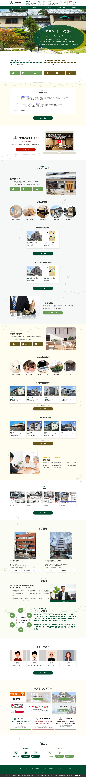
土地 (38, 73)
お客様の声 (48, 7)
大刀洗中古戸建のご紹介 (30, 110)
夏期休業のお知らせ (25, 96)
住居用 (50, 73)
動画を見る (26, 149)
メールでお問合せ (35, 756)
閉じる (78, 775)
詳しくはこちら (52, 312)
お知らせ (21, 768)
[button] (37, 405)
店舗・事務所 (61, 73)
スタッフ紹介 (61, 7)
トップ (16, 768)
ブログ (26, 768)
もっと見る (43, 118)
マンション (26, 73)
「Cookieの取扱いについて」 (62, 775)
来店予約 (26, 756)
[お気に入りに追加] (40, 232)
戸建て (16, 73)
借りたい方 (35, 7)
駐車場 (72, 73)
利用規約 (51, 768)
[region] (41, 103)
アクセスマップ (27, 570)
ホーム (11, 7)
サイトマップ (68, 768)
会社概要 (74, 7)
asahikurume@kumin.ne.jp (18, 567)
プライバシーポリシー (59, 768)
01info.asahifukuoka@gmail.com (54, 567)
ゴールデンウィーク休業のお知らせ (34, 103)
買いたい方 (23, 7)
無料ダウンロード (64, 710)
